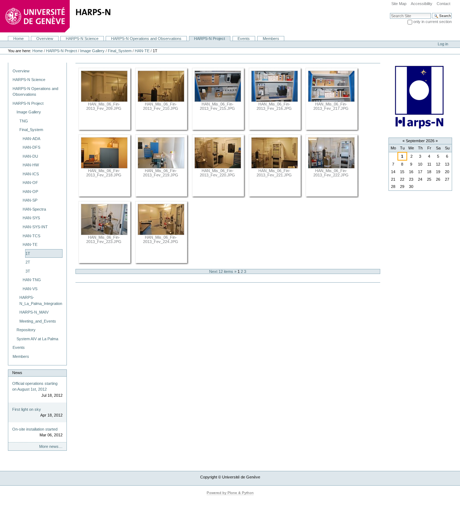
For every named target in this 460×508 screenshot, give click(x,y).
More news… (51, 446)
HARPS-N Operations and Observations (146, 38)
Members (271, 38)
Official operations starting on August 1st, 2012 (35, 386)
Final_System (120, 51)
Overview (44, 38)
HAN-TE (142, 51)
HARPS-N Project (209, 38)
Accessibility (421, 3)
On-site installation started (35, 429)
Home (18, 38)
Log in (443, 44)
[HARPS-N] (90, 17)
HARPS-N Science (82, 38)
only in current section (432, 21)
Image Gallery (92, 51)
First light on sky (26, 409)
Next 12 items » (223, 271)
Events (244, 38)
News (17, 372)
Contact (443, 3)
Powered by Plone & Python (230, 493)
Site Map (398, 3)
